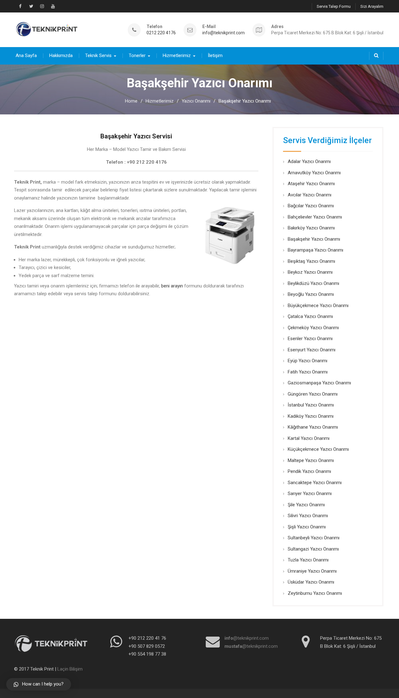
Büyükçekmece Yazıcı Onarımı (318, 305)
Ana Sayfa (26, 55)
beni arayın (172, 286)
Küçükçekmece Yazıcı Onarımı (318, 449)
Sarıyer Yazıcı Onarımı (310, 493)
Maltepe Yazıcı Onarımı (311, 460)
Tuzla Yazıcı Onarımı (308, 560)
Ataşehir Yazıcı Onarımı (311, 183)
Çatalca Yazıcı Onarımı (310, 316)
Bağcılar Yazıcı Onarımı (311, 206)
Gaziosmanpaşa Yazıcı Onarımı (319, 383)
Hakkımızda (61, 55)
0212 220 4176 (161, 33)
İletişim (215, 55)
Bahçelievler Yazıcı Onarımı (315, 217)
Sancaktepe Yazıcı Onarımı (315, 482)
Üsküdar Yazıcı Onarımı (311, 582)
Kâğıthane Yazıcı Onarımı (313, 427)
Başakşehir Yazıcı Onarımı (314, 239)
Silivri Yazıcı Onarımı (308, 515)
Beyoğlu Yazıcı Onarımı (311, 294)
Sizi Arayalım (371, 6)
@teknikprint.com (246, 638)
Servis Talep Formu (334, 6)
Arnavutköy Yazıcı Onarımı (314, 173)
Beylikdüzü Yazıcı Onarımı (313, 283)
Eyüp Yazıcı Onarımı (307, 360)
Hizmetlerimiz (177, 55)
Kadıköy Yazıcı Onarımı (311, 416)
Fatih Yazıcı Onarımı (308, 372)
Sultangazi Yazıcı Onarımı (313, 549)
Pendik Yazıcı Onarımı (309, 471)
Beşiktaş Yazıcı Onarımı (311, 261)
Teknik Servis (98, 55)
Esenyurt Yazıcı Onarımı (311, 350)
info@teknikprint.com (223, 33)
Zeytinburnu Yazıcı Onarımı (315, 593)
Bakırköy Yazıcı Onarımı (311, 228)
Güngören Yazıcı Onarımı (313, 394)
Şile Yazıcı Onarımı (306, 505)
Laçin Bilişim (70, 669)
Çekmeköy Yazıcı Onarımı (313, 327)
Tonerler (137, 55)
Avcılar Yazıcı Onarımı (309, 195)
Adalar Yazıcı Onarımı (309, 161)
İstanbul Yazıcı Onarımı (311, 405)
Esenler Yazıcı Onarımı (310, 338)
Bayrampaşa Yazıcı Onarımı (315, 250)
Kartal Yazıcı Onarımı (308, 438)
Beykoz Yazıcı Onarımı (310, 272)
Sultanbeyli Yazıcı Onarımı (313, 538)
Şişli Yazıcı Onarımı (307, 527)
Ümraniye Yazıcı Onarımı (312, 571)
